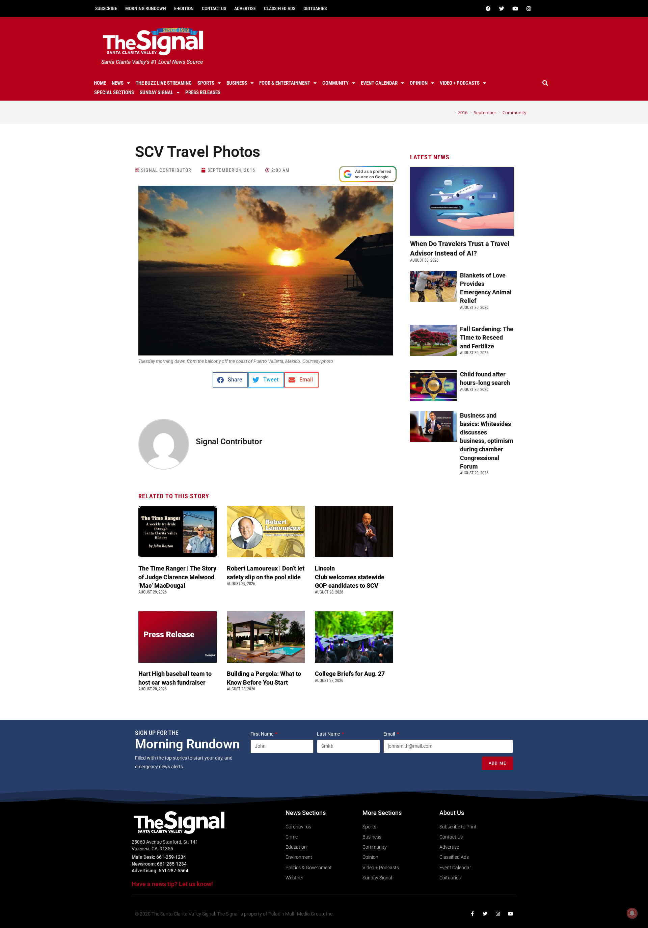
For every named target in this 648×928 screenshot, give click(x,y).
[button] (545, 83)
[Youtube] (515, 8)
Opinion (419, 83)
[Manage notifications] (632, 913)
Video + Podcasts (460, 83)
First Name (262, 734)
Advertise (245, 8)
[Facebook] (488, 8)
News (118, 83)
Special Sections (114, 92)
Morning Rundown (145, 8)
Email (389, 734)
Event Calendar (379, 83)
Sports (205, 83)
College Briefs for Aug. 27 (350, 673)
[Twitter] (501, 8)
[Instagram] (528, 8)
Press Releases (202, 92)
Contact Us (214, 8)
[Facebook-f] (472, 913)
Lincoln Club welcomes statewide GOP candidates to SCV (349, 577)
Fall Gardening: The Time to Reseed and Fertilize (486, 337)
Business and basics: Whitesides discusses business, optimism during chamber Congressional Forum (486, 441)
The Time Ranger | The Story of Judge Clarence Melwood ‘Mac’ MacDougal (177, 577)
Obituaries (315, 8)
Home (100, 83)
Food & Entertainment (284, 83)
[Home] (450, 112)
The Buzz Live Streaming (164, 83)
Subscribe (106, 8)
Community (335, 83)
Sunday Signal (156, 92)
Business (236, 83)
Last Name (329, 734)
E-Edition (184, 8)
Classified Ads (279, 8)
